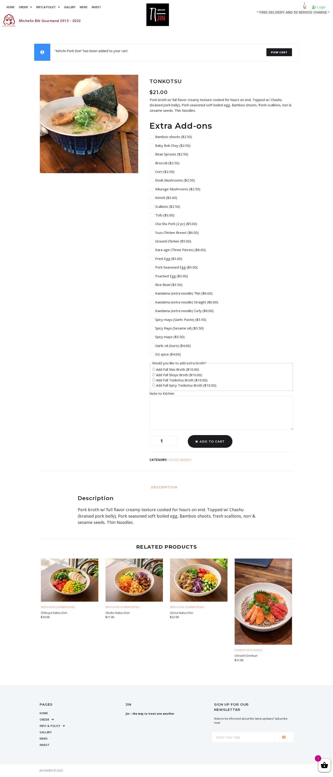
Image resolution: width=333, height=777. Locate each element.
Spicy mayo (170, 336)
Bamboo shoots (173, 136)
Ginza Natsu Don (181, 613)
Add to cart (212, 441)
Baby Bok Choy (173, 145)
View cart (279, 52)
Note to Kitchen (162, 393)
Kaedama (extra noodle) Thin (183, 293)
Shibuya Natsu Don (54, 613)
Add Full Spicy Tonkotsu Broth (185, 385)
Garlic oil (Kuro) (173, 345)
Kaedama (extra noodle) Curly (184, 310)
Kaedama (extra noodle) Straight (186, 302)
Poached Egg (171, 276)
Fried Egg (168, 258)
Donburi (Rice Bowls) (248, 650)
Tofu (164, 215)
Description (164, 487)
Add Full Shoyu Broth (178, 375)
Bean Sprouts (171, 154)
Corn (164, 171)
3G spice (168, 354)
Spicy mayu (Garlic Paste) (180, 319)
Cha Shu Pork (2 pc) (176, 223)
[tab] (166, 486)
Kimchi (166, 197)
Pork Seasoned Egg (176, 267)
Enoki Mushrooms (175, 180)
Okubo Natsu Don (117, 613)
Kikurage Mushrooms (177, 189)
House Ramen (179, 459)
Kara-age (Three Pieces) (180, 249)
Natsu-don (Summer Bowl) (58, 607)
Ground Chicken (173, 241)
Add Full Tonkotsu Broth (181, 380)
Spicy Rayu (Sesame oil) (179, 328)
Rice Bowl (168, 284)
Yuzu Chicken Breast (177, 232)
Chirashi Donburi (246, 656)
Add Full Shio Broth (177, 369)
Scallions (167, 206)
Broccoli (167, 163)
